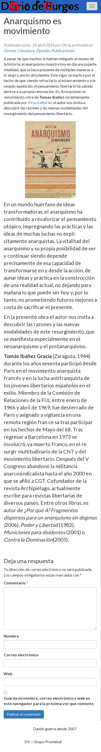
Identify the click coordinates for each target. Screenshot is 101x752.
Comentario (16, 582)
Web (8, 673)
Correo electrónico (21, 654)
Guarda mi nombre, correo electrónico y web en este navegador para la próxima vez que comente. (49, 701)
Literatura (25, 50)
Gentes (10, 50)
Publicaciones (63, 50)
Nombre (11, 636)
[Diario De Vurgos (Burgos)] (50, 6)
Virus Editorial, (40, 102)
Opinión (43, 50)
